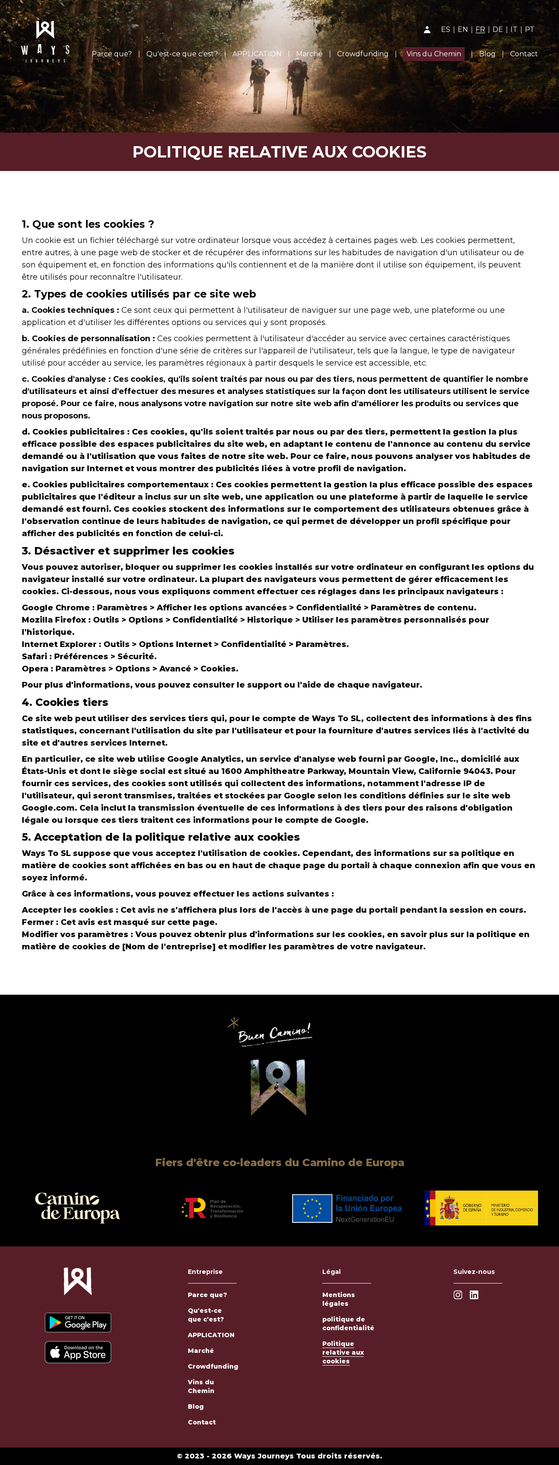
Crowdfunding (363, 54)
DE (498, 29)
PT (530, 29)
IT (514, 29)
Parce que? (112, 54)
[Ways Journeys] (78, 1285)
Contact (524, 54)
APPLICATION (257, 54)
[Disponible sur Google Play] (78, 1322)
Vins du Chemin (434, 54)
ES (445, 29)
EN (463, 29)
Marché (309, 54)
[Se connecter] (427, 29)
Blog (487, 54)
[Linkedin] (474, 1294)
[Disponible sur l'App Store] (78, 1352)
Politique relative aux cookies (343, 1352)
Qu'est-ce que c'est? (182, 54)
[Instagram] (457, 1294)
